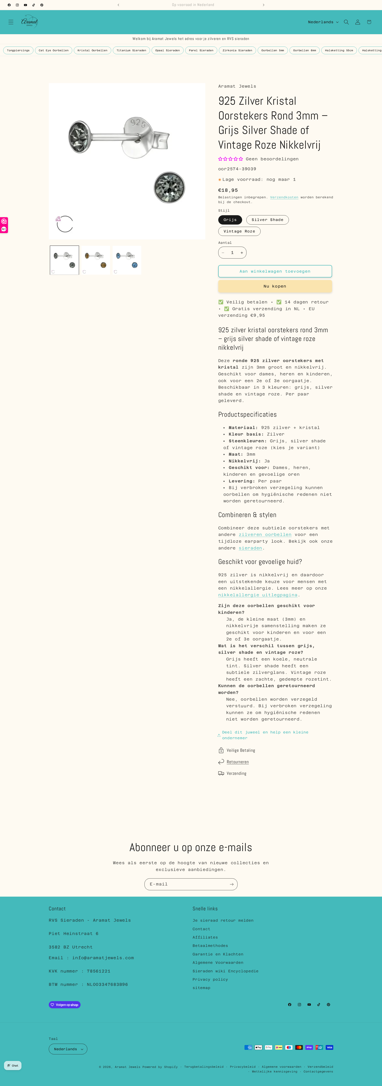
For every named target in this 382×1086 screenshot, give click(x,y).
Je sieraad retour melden (223, 920)
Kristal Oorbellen (92, 50)
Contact (201, 929)
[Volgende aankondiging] (263, 5)
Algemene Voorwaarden (218, 962)
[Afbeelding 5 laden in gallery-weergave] (127, 260)
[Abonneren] (231, 884)
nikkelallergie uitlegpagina (258, 595)
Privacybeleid (243, 1066)
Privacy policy (210, 979)
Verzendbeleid (320, 1066)
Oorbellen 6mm (304, 50)
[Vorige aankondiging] (118, 5)
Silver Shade (268, 220)
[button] (11, 22)
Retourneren (238, 761)
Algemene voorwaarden (281, 1066)
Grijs (230, 220)
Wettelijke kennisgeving (274, 1071)
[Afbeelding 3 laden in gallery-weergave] (95, 260)
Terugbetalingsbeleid (204, 1066)
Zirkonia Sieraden (237, 50)
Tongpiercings (18, 50)
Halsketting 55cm (339, 50)
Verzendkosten (284, 197)
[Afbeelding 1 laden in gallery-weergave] (64, 260)
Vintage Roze (239, 231)
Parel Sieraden (201, 50)
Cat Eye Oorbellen (53, 50)
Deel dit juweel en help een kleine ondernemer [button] (265, 735)
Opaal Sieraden (167, 50)
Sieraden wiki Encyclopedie (226, 971)
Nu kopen (275, 286)
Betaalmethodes (210, 946)
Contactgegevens (318, 1071)
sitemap (201, 988)
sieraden (250, 548)
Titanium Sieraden (131, 50)
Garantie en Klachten (218, 954)
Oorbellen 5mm (272, 50)
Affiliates (205, 937)
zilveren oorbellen (265, 534)
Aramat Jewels (128, 1067)
